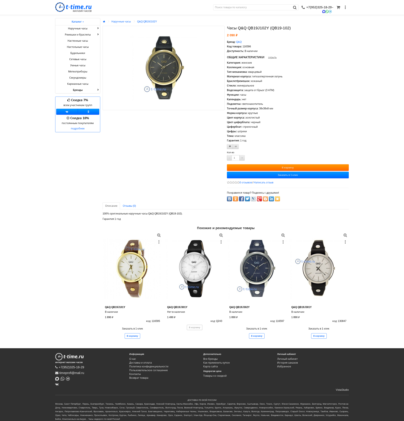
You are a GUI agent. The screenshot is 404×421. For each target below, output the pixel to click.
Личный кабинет (287, 359)
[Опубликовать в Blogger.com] (265, 198)
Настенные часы (78, 40)
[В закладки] (230, 146)
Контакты (135, 374)
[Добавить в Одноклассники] (235, 198)
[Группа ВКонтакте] (67, 112)
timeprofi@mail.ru (71, 373)
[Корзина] (338, 7)
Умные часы (77, 65)
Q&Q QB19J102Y (147, 21)
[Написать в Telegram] (68, 378)
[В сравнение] (236, 146)
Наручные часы (77, 28)
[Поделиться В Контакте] (229, 198)
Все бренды (210, 359)
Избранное (284, 366)
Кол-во (230, 152)
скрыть (272, 57)
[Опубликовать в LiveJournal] (253, 198)
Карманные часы (77, 84)
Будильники (77, 53)
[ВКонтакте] (57, 384)
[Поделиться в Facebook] (241, 198)
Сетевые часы (77, 59)
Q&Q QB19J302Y (239, 307)
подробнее (78, 128)
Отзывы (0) (129, 206)
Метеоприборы (77, 71)
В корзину (288, 167)
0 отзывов (246, 182)
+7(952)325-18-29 (71, 367)
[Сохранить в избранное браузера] (277, 198)
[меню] (345, 7)
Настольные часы (78, 47)
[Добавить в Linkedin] (271, 198)
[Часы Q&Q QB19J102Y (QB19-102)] (164, 68)
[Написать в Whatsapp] (63, 378)
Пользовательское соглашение (148, 370)
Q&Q (239, 42)
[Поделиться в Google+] (259, 198)
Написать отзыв (263, 182)
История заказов (287, 362)
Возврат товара (138, 378)
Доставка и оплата (140, 362)
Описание (111, 206)
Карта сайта (210, 366)
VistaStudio (342, 389)
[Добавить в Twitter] (247, 198)
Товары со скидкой (215, 375)
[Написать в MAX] (58, 378)
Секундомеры (77, 77)
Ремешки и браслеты (78, 34)
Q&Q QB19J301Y (177, 307)
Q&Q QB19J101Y (115, 307)
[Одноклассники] (88, 112)
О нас (132, 359)
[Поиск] (294, 7)
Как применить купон (216, 362)
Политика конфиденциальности (148, 366)
